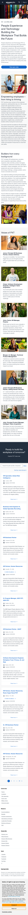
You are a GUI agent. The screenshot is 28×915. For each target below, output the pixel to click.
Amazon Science (5, 845)
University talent (5, 803)
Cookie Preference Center (14, 896)
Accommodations (5, 812)
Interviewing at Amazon (7, 818)
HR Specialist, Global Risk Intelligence (11, 477)
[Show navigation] (2, 2)
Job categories (4, 796)
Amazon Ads (4, 841)
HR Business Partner (9, 537)
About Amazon (4, 836)
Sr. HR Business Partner (10, 725)
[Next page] (22, 781)
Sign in (25, 2)
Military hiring (4, 800)
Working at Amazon (6, 823)
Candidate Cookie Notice (12, 900)
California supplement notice (18, 902)
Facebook (3, 859)
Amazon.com (4, 834)
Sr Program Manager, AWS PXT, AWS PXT (13, 599)
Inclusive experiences (6, 816)
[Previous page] (6, 781)
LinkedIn (3, 854)
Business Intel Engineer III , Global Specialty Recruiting (14, 508)
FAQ (2, 825)
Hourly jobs (4, 798)
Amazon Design (5, 843)
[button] (14, 486)
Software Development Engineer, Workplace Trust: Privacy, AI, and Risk (13, 660)
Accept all (14, 905)
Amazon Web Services (6, 838)
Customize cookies (6, 911)
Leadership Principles (6, 821)
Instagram (3, 856)
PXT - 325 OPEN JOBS (6, 21)
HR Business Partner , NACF (11, 629)
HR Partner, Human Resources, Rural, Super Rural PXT (12, 692)
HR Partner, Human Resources (12, 566)
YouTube (3, 861)
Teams (2, 792)
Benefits (3, 814)
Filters (25, 465)
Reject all (14, 908)
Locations (3, 794)
